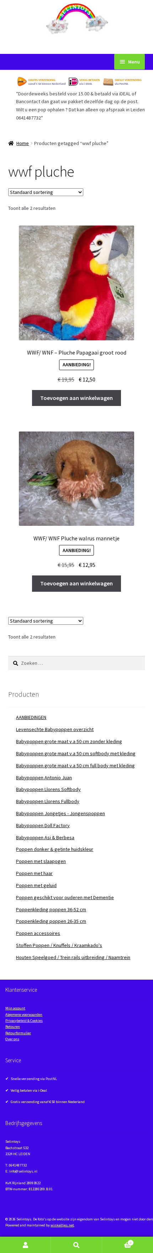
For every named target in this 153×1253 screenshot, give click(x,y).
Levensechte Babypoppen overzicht (55, 729)
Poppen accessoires (38, 933)
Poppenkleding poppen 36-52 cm (51, 909)
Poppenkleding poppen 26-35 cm (51, 921)
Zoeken (76, 1245)
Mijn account (15, 1008)
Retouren (12, 1026)
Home (22, 143)
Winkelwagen (117, 1241)
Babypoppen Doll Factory (43, 825)
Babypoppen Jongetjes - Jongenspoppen (60, 813)
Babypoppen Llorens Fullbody (47, 801)
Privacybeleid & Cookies (24, 1020)
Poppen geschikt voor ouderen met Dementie (65, 897)
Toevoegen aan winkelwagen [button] (76, 397)
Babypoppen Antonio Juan (44, 777)
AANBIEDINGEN (31, 717)
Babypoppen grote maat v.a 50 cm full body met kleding (75, 765)
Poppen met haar (34, 873)
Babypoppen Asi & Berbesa (45, 837)
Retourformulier (18, 1033)
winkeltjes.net (62, 1225)
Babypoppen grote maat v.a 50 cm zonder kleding (69, 741)
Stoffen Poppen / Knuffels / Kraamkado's (59, 945)
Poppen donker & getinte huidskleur (54, 849)
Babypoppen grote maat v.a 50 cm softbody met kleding (76, 753)
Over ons (12, 1039)
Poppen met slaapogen (41, 861)
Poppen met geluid (36, 885)
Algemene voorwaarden (23, 1014)
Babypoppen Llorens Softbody (48, 789)
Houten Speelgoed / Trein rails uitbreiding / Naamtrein (73, 957)
